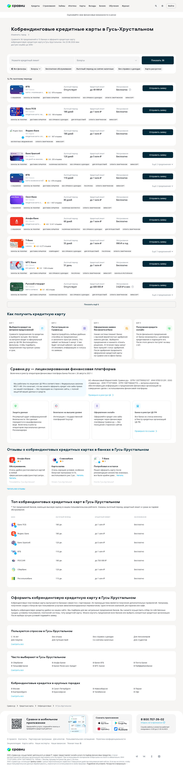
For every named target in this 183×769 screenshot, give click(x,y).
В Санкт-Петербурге (61, 688)
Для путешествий (60, 640)
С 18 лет (15, 636)
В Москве (15, 688)
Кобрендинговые (44, 706)
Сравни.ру (11, 706)
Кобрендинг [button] (54, 251)
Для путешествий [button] (78, 120)
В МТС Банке (99, 666)
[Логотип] (16, 749)
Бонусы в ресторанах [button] (123, 273)
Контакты (22, 739)
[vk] (144, 756)
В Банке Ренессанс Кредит (64, 666)
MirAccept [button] (130, 98)
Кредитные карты (26, 706)
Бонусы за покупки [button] (32, 98)
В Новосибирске (100, 688)
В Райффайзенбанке (143, 666)
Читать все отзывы (16, 488)
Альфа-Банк (23, 458)
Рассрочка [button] (88, 186)
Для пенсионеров (142, 636)
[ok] (151, 756)
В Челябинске (99, 692)
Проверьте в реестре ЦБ (99, 395)
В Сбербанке (17, 662)
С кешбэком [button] (16, 98)
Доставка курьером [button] (51, 98)
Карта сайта (27, 743)
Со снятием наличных (103, 640)
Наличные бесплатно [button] (71, 98)
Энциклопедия (14, 743)
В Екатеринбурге (19, 692)
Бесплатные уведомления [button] (21, 142)
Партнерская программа (40, 739)
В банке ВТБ (98, 662)
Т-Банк (105, 458)
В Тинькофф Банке (19, 666)
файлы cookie (36, 761)
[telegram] (136, 756)
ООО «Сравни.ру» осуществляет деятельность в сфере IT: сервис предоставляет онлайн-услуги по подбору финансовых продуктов (59, 755)
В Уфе (136, 692)
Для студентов (140, 640)
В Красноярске (59, 692)
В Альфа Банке (59, 662)
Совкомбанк (66, 458)
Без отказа (57, 636)
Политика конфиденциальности (111, 739)
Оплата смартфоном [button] (114, 98)
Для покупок (17, 640)
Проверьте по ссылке (144, 431)
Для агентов (58, 739)
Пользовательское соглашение (80, 739)
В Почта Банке (140, 662)
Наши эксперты (42, 743)
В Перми (138, 688)
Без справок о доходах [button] (92, 98)
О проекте (12, 739)
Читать (12, 478)
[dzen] (159, 756)
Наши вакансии (58, 743)
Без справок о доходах (103, 636)
